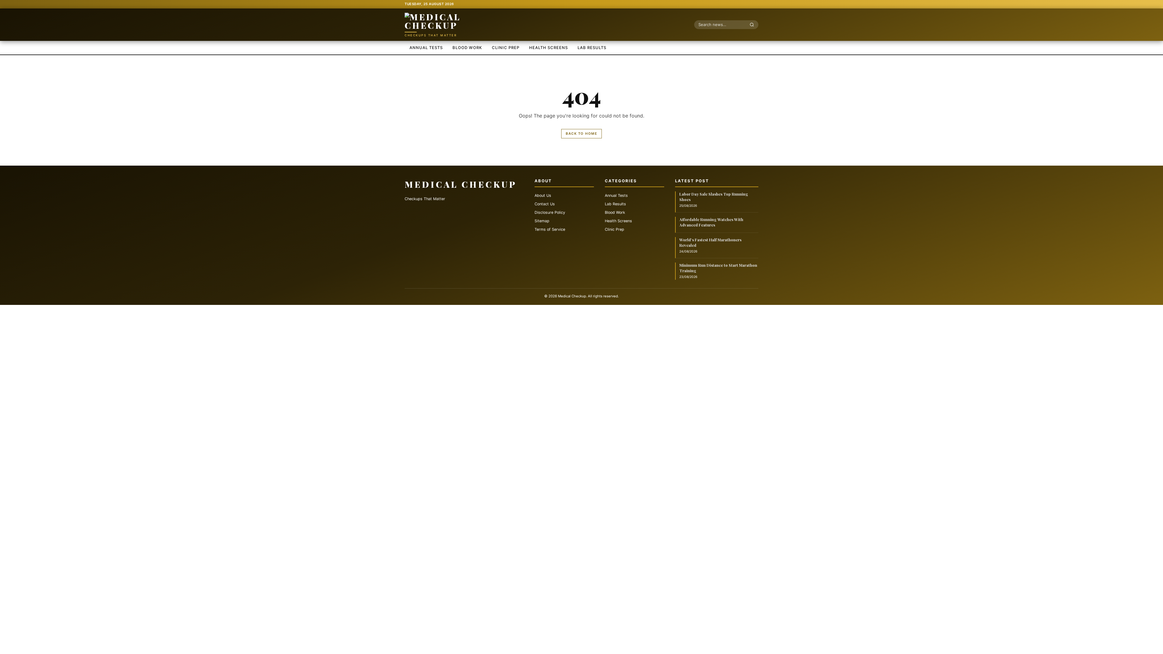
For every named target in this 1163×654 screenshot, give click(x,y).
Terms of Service (550, 229)
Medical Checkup (461, 184)
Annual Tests (426, 47)
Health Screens (548, 47)
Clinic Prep (505, 47)
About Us (543, 195)
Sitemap (542, 221)
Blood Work (467, 47)
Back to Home (581, 133)
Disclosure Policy (550, 212)
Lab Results (592, 47)
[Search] (753, 24)
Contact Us (545, 204)
